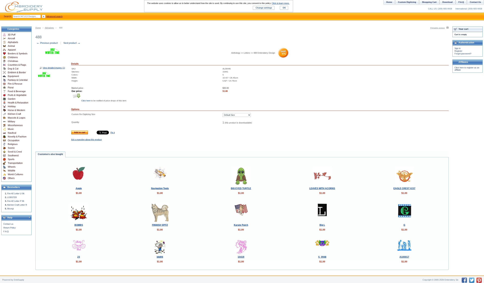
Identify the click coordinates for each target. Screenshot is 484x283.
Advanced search (54, 16)
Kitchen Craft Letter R (17, 205)
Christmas (13, 61)
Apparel (12, 50)
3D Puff (11, 34)
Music (11, 129)
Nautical (12, 133)
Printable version (437, 28)
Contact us (8, 224)
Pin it (112, 132)
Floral (11, 87)
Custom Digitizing (407, 2)
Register (458, 51)
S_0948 (322, 257)
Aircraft (11, 38)
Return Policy (9, 228)
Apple (79, 188)
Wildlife (11, 170)
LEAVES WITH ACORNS (322, 188)
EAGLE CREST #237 (404, 188)
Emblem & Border (17, 72)
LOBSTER (12, 197)
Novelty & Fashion (17, 136)
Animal (11, 46)
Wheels (12, 167)
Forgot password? (463, 53)
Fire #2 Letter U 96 (15, 193)
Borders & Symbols (17, 53)
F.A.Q (6, 231)
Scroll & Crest (15, 151)
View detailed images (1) (54, 68)
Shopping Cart (429, 2)
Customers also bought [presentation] (50, 154)
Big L (322, 225)
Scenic (11, 148)
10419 (241, 257)
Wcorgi (10, 208)
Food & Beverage (17, 91)
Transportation (15, 163)
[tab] (50, 154)
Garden (12, 99)
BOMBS (78, 225)
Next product (72, 43)
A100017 (404, 257)
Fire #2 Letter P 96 (15, 201)
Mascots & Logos (16, 117)
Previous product (47, 43)
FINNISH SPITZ (160, 225)
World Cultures (15, 174)
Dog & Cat (13, 68)
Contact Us (475, 2)
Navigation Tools (160, 188)
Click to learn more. (280, 3)
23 (78, 257)
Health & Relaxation (18, 102)
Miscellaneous (15, 125)
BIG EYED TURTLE (241, 188)
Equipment (13, 76)
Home (38, 28)
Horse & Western (16, 110)
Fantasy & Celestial (18, 80)
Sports (11, 159)
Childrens (13, 57)
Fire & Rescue (15, 84)
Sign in (458, 48)
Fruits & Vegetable (17, 95)
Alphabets (49, 28)
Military (11, 121)
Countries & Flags (17, 65)
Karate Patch (241, 225)
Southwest (13, 155)
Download (447, 2)
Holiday (12, 106)
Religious (13, 144)
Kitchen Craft (14, 114)
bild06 (160, 257)
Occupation (13, 140)
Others (11, 178)
